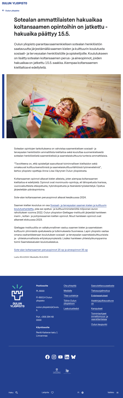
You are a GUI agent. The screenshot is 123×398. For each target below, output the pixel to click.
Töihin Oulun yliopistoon (70, 302)
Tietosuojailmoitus (100, 290)
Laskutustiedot (71, 308)
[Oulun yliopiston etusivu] (22, 2)
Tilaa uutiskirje (71, 295)
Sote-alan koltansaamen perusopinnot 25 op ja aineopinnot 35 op (51, 250)
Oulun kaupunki (99, 324)
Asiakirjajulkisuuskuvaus (102, 302)
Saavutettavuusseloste (102, 285)
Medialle (68, 290)
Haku (11, 392)
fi (82, 394)
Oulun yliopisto (12, 10)
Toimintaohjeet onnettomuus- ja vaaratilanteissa (99, 316)
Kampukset (97, 308)
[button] (113, 392)
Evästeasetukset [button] (99, 295)
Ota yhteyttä (70, 285)
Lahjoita (45, 392)
